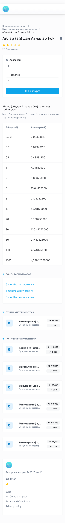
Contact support (18, 496)
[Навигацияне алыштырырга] (58, 9)
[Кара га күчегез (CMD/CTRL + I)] (7, 484)
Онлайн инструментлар (14, 26)
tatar (12, 478)
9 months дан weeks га (20, 297)
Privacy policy (13, 506)
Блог (8, 491)
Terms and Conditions (18, 501)
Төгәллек (14, 74)
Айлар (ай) (15, 60)
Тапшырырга (32, 91)
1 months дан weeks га (19, 290)
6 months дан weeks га (20, 284)
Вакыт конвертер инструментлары (19, 29)
